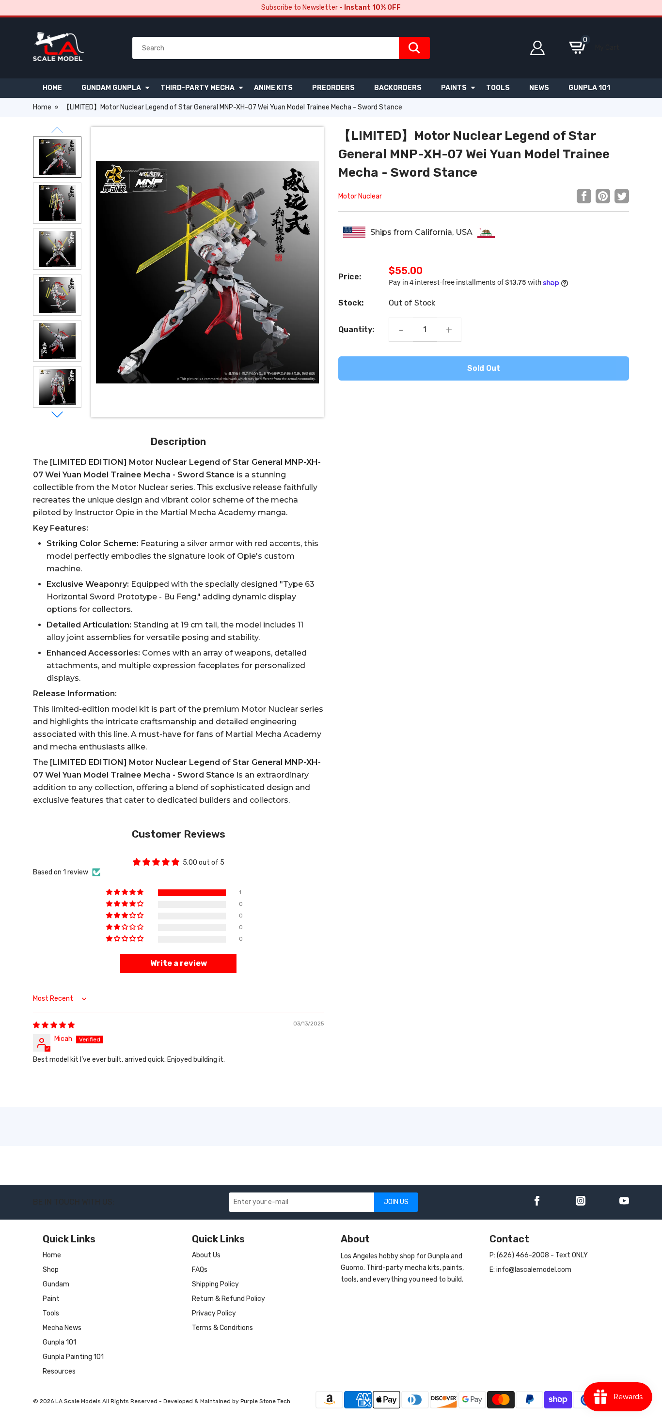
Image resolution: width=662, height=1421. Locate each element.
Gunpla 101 (59, 1342)
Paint (51, 1299)
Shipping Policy (215, 1284)
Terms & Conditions (222, 1328)
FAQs (199, 1270)
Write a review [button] (178, 963)
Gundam (56, 1284)
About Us (206, 1255)
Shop (51, 1270)
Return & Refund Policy (228, 1299)
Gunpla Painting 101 (73, 1357)
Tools (51, 1313)
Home (42, 107)
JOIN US (396, 1202)
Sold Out (483, 368)
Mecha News (62, 1328)
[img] (54, 1025)
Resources (59, 1371)
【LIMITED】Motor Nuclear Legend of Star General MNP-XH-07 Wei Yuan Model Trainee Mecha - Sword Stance (232, 107)
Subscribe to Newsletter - (331, 7)
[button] (125, 892)
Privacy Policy (214, 1313)
